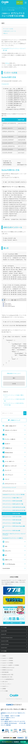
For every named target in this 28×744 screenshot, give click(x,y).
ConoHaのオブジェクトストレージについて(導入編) (14, 49)
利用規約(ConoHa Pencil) (7, 670)
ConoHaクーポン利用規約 (7, 663)
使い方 (5, 33)
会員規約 (4, 656)
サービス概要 (5, 691)
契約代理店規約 (5, 672)
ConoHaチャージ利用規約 (7, 660)
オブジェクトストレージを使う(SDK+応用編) (14, 400)
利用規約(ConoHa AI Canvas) (8, 667)
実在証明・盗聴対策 (5, 719)
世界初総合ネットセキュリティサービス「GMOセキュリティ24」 (13, 713)
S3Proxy (7, 63)
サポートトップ (4, 7)
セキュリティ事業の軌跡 (6, 725)
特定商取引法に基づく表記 (7, 674)
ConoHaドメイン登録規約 (7, 658)
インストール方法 (8, 28)
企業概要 (4, 688)
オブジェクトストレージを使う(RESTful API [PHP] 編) (14, 404)
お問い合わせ (5, 681)
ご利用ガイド (23, 7)
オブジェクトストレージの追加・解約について (14, 396)
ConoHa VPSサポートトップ (14, 7)
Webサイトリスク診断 (15, 716)
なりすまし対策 (22, 723)
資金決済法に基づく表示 (7, 677)
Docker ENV (6, 84)
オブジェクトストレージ (7, 8)
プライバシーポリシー (6, 684)
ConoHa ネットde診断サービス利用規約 (10, 665)
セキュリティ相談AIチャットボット (8, 717)
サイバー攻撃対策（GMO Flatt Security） (9, 723)
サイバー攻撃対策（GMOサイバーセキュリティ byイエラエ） (13, 721)
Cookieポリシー (5, 686)
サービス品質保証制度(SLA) (8, 679)
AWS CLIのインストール (10, 31)
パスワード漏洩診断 (5, 716)
